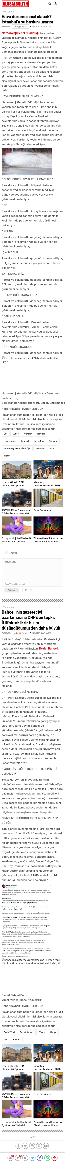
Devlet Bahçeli (27, 1032)
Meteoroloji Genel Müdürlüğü (17, 448)
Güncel (16, 433)
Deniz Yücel (9, 1032)
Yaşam (7, 455)
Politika (16, 1039)
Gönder (12, 590)
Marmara (53, 441)
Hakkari (41, 433)
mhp (6, 1039)
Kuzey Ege (39, 441)
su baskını (40, 448)
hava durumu (10, 441)
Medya (53, 1032)
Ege (6, 433)
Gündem (28, 433)
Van (52, 448)
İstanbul (25, 441)
